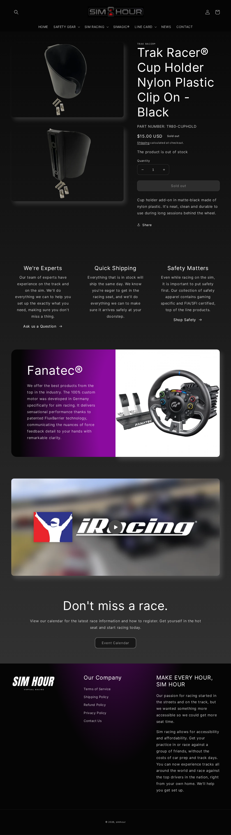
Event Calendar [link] (115, 643)
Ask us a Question (39, 326)
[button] (16, 12)
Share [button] (147, 225)
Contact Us (93, 721)
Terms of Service (97, 689)
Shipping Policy (96, 697)
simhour (121, 822)
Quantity (143, 160)
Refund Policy (95, 705)
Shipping (143, 142)
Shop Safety (184, 319)
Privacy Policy (95, 713)
